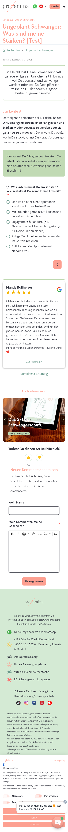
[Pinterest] (50, 704)
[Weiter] (62, 419)
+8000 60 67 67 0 (25, 644)
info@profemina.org (25, 657)
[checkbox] (6, 796)
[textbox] (34, 554)
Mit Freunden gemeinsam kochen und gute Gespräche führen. (36, 214)
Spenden (54, 6)
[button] (8, 760)
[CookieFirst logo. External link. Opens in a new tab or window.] (4, 764)
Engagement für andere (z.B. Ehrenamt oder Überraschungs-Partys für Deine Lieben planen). (36, 226)
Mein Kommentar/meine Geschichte (25, 524)
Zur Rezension (34, 362)
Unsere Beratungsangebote (30, 664)
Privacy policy (58, 760)
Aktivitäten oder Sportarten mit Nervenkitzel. (32, 249)
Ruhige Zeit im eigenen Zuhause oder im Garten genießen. (36, 239)
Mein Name (16, 502)
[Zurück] (5, 419)
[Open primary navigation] (63, 6)
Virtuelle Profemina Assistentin (31, 672)
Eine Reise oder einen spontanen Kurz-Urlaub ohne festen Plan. (33, 204)
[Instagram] (26, 704)
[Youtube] (42, 704)
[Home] (16, 6)
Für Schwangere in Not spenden (32, 679)
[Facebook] (34, 704)
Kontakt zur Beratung (34, 374)
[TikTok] (18, 704)
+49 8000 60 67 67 (26, 639)
